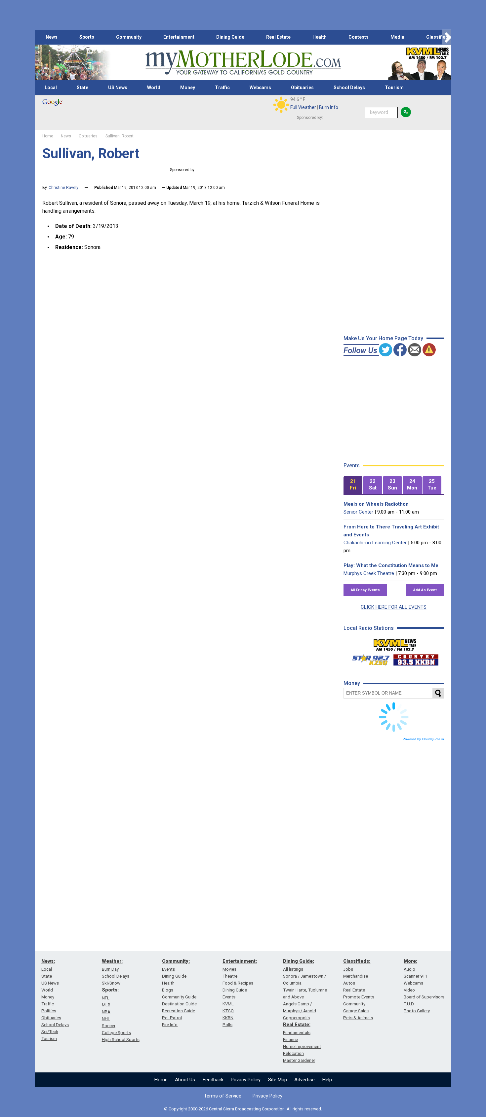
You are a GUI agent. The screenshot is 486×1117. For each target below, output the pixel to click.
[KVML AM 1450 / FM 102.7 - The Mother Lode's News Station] (395, 643)
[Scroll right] (446, 37)
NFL (105, 997)
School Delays (349, 87)
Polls (227, 1024)
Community (129, 37)
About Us (185, 1080)
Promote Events (358, 996)
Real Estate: (296, 1024)
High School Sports (121, 1039)
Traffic (222, 87)
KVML (228, 1003)
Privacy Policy (246, 1080)
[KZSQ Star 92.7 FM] (368, 658)
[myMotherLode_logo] (243, 62)
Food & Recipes (238, 983)
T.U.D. (409, 1003)
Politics (48, 1010)
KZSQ (228, 1010)
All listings (293, 969)
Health (319, 37)
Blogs (167, 990)
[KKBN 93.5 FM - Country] (415, 658)
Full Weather (303, 107)
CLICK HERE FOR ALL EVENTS (393, 607)
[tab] (353, 485)
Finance (290, 1039)
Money (187, 87)
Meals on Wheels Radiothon (376, 504)
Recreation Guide (178, 1010)
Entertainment (178, 37)
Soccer (108, 1025)
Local (51, 87)
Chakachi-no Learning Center (375, 543)
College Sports (116, 1032)
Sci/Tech (49, 1031)
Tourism (394, 87)
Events (168, 969)
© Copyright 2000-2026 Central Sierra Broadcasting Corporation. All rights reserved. (243, 1108)
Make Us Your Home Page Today (383, 338)
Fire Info (170, 1024)
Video (409, 990)
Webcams (260, 87)
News (52, 37)
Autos (349, 983)
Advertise (304, 1080)
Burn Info (328, 107)
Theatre (230, 976)
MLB (106, 1004)
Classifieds (438, 37)
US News (117, 87)
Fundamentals (296, 1032)
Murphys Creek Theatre (369, 573)
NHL (106, 1018)
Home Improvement (302, 1046)
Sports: (110, 990)
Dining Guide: (298, 961)
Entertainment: (240, 961)
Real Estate (278, 37)
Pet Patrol (172, 1017)
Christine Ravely (63, 187)
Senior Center (358, 512)
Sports (86, 37)
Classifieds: (356, 961)
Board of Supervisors (424, 996)
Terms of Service (222, 1096)
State (82, 87)
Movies (229, 969)
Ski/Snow (111, 983)
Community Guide (179, 996)
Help (327, 1080)
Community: (176, 961)
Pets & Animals (358, 1017)
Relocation (293, 1053)
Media (397, 37)
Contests (358, 37)
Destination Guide (179, 1003)
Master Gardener (299, 1060)
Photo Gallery (417, 1010)
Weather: (112, 961)
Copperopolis (296, 1017)
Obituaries (302, 87)
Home (161, 1080)
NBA (106, 1011)
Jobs (348, 969)
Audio (409, 969)
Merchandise (355, 976)
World (153, 87)
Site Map (277, 1080)
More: (410, 961)
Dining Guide (230, 37)
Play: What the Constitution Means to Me (391, 565)
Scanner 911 (415, 976)
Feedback (213, 1080)
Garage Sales (356, 1010)
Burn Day (110, 969)
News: (48, 961)
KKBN (228, 1017)
